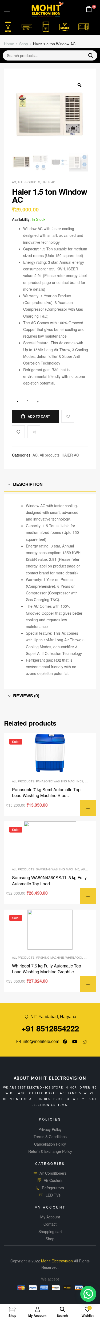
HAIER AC (48, 182)
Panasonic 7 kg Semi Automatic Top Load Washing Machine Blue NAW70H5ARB (46, 793)
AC (14, 182)
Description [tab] (28, 484)
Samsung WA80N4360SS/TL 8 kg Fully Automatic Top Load (49, 880)
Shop (23, 43)
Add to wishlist (18, 431)
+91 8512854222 (50, 1028)
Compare (33, 431)
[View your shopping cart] (89, 9)
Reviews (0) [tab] (26, 696)
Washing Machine (50, 957)
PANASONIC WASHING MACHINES (59, 781)
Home (9, 43)
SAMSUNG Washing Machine (57, 869)
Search (88, 55)
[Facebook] (65, 1041)
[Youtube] (74, 1041)
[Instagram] (84, 1041)
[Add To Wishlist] (67, 416)
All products (29, 182)
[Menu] (7, 9)
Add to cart (39, 416)
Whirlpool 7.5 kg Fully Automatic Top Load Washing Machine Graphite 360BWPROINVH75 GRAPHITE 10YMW (46, 969)
